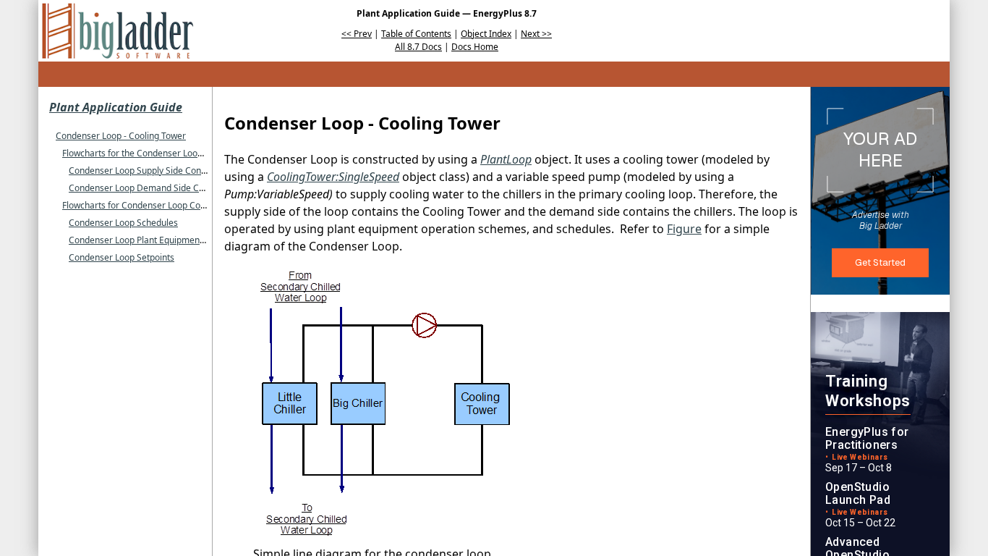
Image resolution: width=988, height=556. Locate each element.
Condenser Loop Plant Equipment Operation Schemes (176, 240)
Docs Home (474, 47)
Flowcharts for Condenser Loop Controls (142, 205)
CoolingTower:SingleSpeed (333, 177)
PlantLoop (506, 159)
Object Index (486, 34)
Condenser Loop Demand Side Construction (156, 188)
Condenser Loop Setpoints (121, 257)
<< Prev (356, 34)
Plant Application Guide (115, 107)
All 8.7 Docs (418, 47)
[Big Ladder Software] (117, 31)
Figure (684, 229)
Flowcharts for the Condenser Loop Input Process (161, 153)
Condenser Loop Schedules (123, 222)
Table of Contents (416, 34)
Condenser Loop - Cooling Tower (121, 136)
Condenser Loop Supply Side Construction (153, 170)
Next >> (536, 34)
